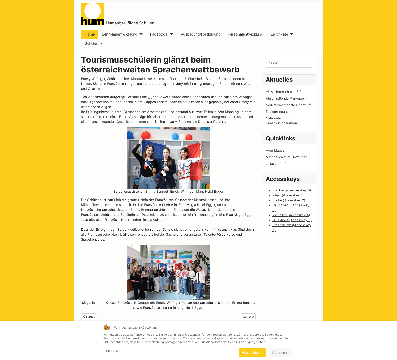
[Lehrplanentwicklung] (140, 34)
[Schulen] (100, 43)
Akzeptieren (252, 352)
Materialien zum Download (286, 157)
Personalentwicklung (245, 34)
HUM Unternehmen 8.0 (283, 92)
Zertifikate (279, 34)
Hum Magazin (276, 150)
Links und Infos (277, 164)
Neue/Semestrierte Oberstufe (289, 105)
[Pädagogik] (170, 34)
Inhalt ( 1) (288, 195)
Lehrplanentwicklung (120, 34)
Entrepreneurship (279, 111)
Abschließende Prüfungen (286, 98)
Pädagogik (159, 34)
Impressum (112, 350)
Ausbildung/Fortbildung (201, 34)
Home (90, 34)
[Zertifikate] (290, 34)
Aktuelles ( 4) (291, 215)
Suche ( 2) (288, 200)
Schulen (91, 43)
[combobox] (289, 63)
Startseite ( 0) (291, 190)
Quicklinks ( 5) (292, 220)
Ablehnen (280, 352)
